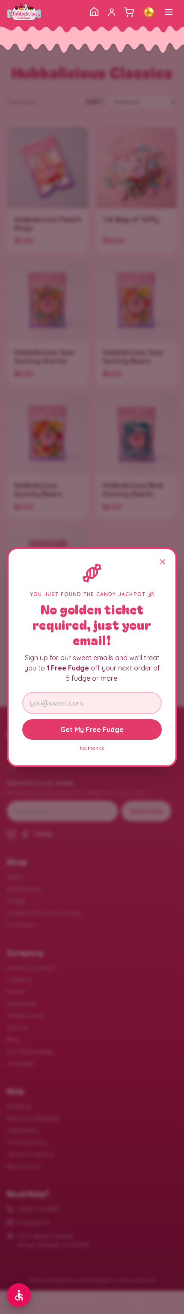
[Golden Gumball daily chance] (148, 12)
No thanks (92, 748)
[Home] (94, 12)
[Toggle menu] (168, 12)
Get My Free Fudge (92, 729)
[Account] (111, 12)
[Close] (162, 562)
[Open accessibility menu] (19, 1295)
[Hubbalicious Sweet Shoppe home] (24, 12)
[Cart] (129, 12)
